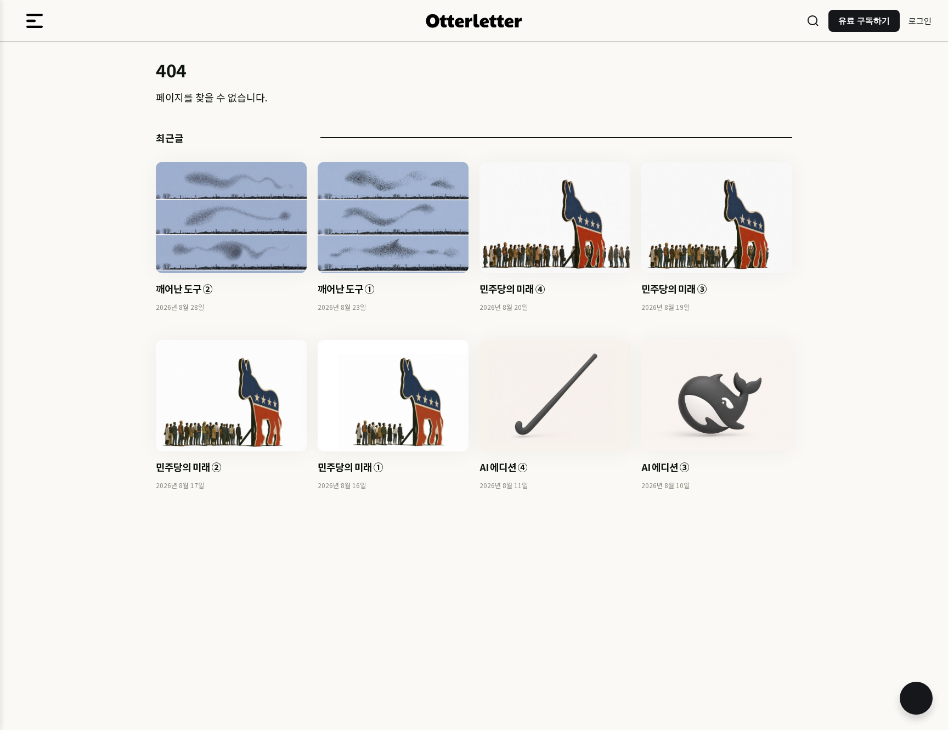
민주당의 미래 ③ (674, 288)
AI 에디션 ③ (665, 467)
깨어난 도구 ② (184, 288)
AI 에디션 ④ (503, 467)
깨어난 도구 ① (346, 288)
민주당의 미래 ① (350, 467)
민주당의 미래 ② (188, 467)
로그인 (920, 20)
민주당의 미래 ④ (512, 288)
